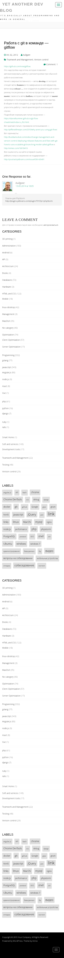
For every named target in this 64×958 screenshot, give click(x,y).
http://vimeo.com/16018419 (16, 148)
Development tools (11, 449)
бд (40, 551)
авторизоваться (50, 225)
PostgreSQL (9, 536)
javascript (6, 367)
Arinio (35, 941)
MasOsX (6, 321)
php (4, 401)
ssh (49, 537)
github (24, 507)
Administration (9, 245)
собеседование (24, 565)
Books (5, 273)
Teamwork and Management (20, 59)
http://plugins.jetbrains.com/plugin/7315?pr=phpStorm (29, 201)
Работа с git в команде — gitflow (26, 45)
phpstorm (46, 529)
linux (16, 522)
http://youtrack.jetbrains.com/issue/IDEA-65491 (24, 159)
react (4, 386)
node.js (5, 379)
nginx (49, 522)
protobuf (23, 537)
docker (6, 506)
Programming (8, 355)
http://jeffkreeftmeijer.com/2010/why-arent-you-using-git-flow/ (30, 129)
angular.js (7, 492)
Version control (41, 59)
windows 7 (35, 543)
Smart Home (8, 437)
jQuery (32, 514)
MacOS (27, 522)
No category (7, 327)
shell (41, 536)
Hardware (6, 286)
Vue (4, 393)
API (3, 259)
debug (36, 499)
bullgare (26, 54)
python (5, 408)
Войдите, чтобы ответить (57, 200)
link (51, 514)
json (41, 515)
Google (35, 506)
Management (8, 314)
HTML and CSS (9, 293)
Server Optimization (11, 346)
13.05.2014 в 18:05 (25, 186)
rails (4, 427)
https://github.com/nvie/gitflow (17, 66)
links (5, 522)
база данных (29, 551)
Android (5, 252)
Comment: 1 (52, 64)
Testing (5, 464)
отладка (6, 565)
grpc (44, 507)
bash (24, 492)
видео (49, 551)
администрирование (11, 551)
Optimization (8, 334)
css (27, 499)
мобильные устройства (47, 558)
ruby (4, 422)
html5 (6, 514)
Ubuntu (7, 543)
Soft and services (10, 444)
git (16, 506)
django (5, 413)
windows (21, 543)
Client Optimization (11, 339)
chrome (35, 492)
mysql (38, 522)
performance (21, 529)
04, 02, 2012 (12, 54)
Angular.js (6, 372)
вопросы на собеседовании (17, 558)
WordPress (18, 941)
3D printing (7, 238)
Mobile (5, 298)
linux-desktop (8, 307)
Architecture (8, 266)
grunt (53, 506)
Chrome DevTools (12, 499)
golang (5, 360)
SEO (32, 536)
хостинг (42, 565)
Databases (7, 279)
